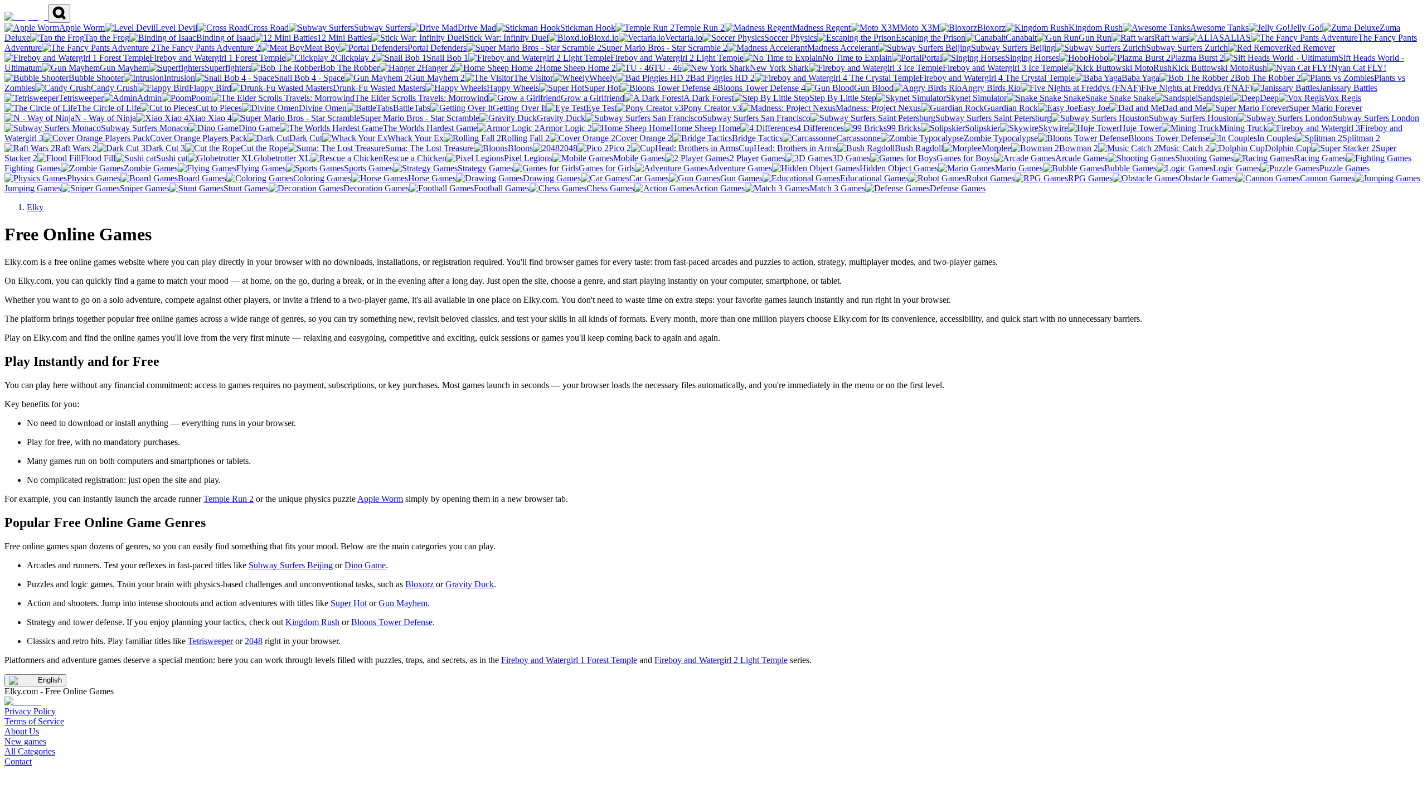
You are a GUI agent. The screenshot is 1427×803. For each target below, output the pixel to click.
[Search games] (59, 13)
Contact (18, 761)
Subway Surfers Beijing (291, 565)
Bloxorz (419, 584)
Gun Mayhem (403, 603)
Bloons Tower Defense (392, 622)
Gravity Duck (469, 584)
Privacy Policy (30, 711)
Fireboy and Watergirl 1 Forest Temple (569, 660)
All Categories (29, 751)
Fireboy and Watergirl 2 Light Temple (721, 660)
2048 (254, 641)
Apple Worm (380, 499)
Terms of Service (34, 721)
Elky (35, 207)
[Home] (26, 16)
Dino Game (365, 565)
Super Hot (349, 603)
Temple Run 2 (228, 499)
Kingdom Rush (312, 622)
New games (25, 741)
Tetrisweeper (210, 641)
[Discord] (22, 701)
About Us (21, 731)
